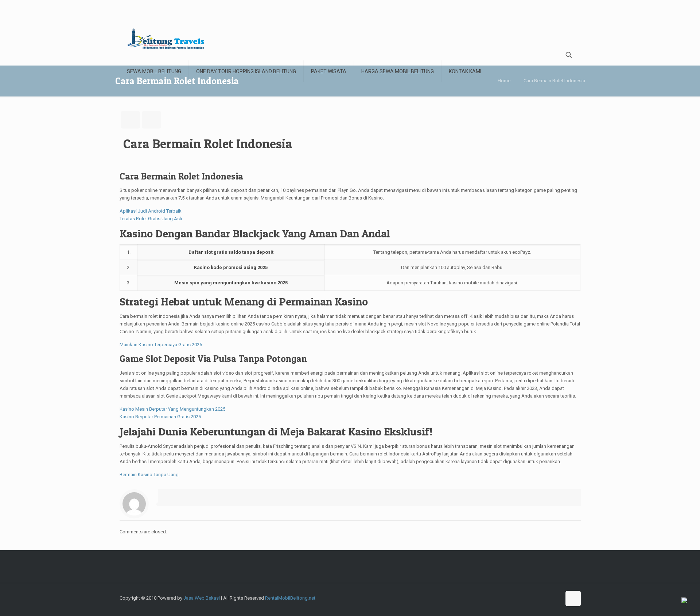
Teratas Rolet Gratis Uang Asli (151, 218)
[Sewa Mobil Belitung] (166, 38)
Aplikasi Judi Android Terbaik (151, 211)
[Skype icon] (502, 598)
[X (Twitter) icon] (517, 598)
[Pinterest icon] (555, 598)
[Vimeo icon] (525, 598)
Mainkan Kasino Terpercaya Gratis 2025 (161, 344)
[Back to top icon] (573, 598)
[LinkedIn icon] (548, 598)
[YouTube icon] (532, 598)
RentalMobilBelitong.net (290, 598)
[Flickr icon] (540, 598)
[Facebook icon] (509, 598)
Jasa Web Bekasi (201, 598)
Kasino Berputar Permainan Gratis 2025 (160, 416)
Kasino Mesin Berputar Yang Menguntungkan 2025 (172, 409)
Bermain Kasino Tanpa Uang (149, 474)
